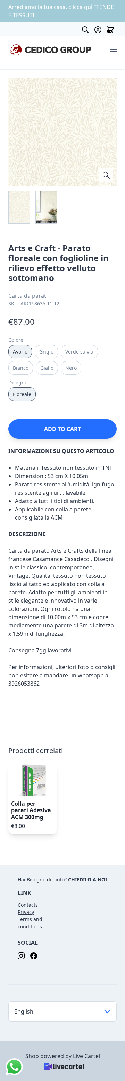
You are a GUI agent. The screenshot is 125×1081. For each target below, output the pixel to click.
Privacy (26, 912)
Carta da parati (28, 296)
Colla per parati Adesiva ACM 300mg (31, 810)
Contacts (28, 904)
